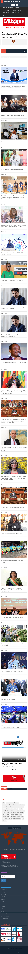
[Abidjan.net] (3, 934)
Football (17, 806)
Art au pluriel (12, 806)
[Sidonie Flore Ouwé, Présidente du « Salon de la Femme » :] (14, 379)
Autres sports (21, 806)
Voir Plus (14, 769)
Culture (3, 899)
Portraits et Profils (16, 10)
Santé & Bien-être (13, 816)
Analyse (12, 802)
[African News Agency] (14, 939)
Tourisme (7, 812)
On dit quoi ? (13, 12)
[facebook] (9, 828)
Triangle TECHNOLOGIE (23, 952)
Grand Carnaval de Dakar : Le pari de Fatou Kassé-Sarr (12, 280)
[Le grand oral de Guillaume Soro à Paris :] (14, 351)
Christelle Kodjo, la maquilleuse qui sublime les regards (12, 533)
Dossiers (4, 908)
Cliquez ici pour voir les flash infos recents (12, 1)
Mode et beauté (13, 812)
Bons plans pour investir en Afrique (18, 804)
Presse (8, 816)
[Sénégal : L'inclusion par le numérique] (14, 130)
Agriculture (21, 808)
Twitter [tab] (10, 788)
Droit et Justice (5, 808)
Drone (17, 7)
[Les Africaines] (19, 939)
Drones (3, 911)
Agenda (3, 15)
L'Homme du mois (6, 12)
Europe (17, 808)
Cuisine (18, 812)
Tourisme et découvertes (17, 818)
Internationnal (4, 889)
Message (4, 816)
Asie (23, 818)
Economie (4, 894)
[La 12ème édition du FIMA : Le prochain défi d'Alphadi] (14, 606)
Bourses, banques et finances (7, 804)
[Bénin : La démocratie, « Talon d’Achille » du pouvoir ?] (14, 660)
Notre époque (5, 820)
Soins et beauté (5, 818)
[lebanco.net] (8, 928)
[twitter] (11, 828)
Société (3, 896)
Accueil (3, 57)
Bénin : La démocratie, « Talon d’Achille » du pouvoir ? (12, 671)
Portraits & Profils (5, 916)
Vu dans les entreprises (6, 810)
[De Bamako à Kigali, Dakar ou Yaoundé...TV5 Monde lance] (14, 242)
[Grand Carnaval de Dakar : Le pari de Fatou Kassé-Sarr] (14, 269)
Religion (4, 812)
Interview (12, 810)
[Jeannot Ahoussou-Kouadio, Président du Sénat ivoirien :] (14, 408)
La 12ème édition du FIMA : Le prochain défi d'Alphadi (12, 617)
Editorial (12, 7)
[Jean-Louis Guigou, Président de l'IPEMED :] (14, 437)
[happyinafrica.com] (8, 939)
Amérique (10, 818)
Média (20, 12)
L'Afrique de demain (6, 10)
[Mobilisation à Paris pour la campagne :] (14, 549)
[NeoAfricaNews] (3, 939)
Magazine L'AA (5, 7)
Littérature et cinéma (6, 806)
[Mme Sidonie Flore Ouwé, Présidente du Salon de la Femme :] (14, 465)
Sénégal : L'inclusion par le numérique (8, 141)
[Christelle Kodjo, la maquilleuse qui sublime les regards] (14, 522)
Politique (4, 891)
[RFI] (19, 934)
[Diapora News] (8, 934)
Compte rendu (16, 802)
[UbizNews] (14, 934)
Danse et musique (11, 808)
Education (22, 812)
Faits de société (18, 810)
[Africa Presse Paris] (3, 928)
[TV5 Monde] (19, 928)
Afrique (4, 802)
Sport (3, 901)
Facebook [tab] (4, 788)
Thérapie (18, 816)
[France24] (14, 928)
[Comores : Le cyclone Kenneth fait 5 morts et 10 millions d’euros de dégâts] (14, 633)
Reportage (7, 802)
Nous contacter (17, 828)
